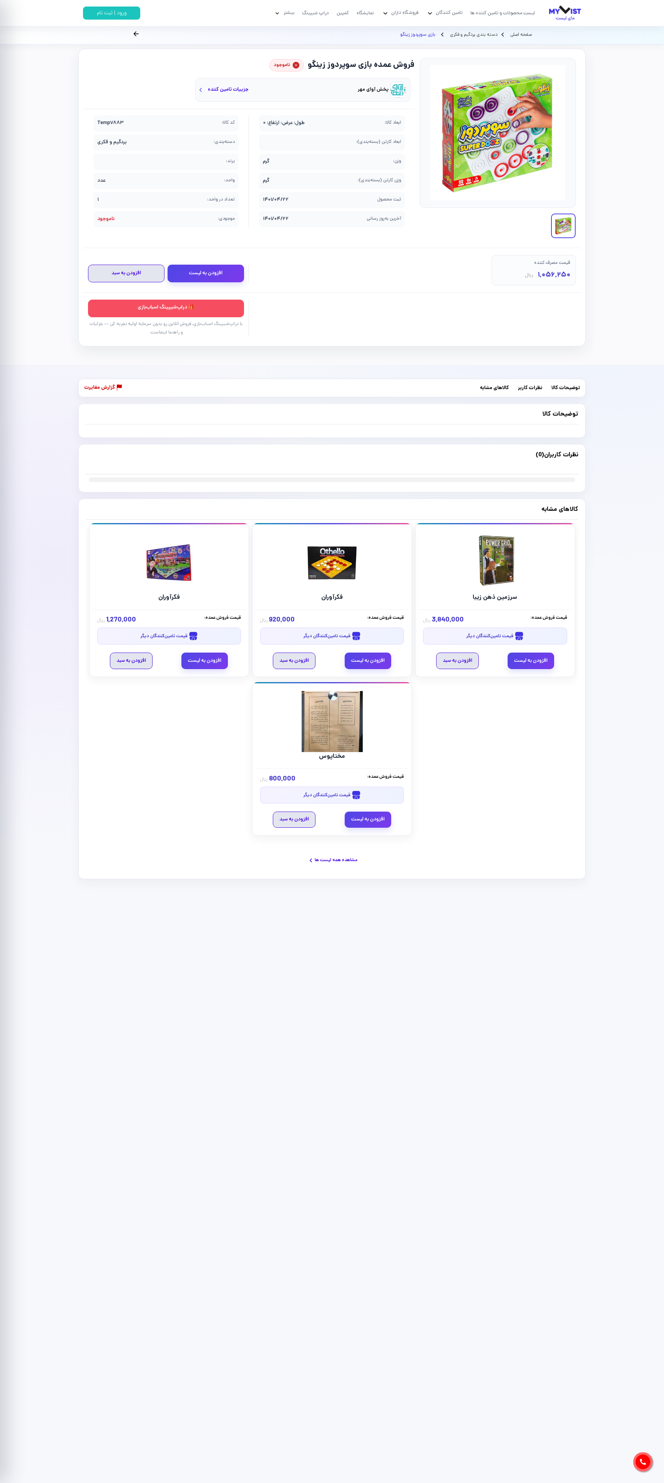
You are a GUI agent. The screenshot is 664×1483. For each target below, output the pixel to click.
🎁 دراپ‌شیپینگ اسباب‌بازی (166, 307)
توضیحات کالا (565, 388)
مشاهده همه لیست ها (336, 860)
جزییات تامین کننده (228, 90)
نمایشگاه (365, 13)
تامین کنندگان (449, 13)
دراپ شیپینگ (315, 13)
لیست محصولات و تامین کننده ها (502, 13)
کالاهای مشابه (494, 388)
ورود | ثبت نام (112, 13)
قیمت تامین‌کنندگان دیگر (490, 636)
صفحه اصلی (521, 34)
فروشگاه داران (404, 13)
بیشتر (289, 13)
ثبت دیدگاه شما (101, 459)
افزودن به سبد (126, 273)
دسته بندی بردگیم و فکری (473, 34)
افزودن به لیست (205, 273)
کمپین (343, 13)
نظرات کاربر (530, 388)
